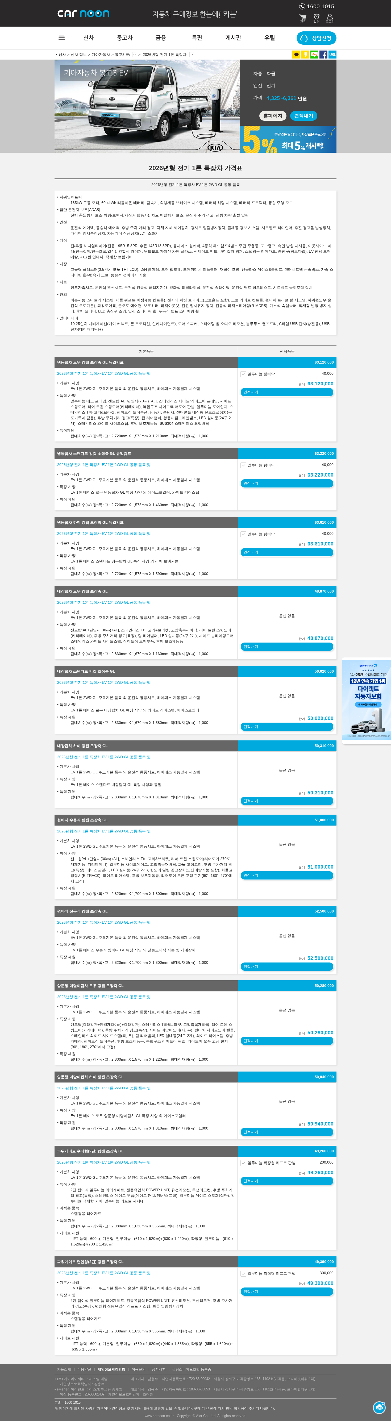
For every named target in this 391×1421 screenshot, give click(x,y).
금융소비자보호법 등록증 (191, 1369)
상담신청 (321, 38)
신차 (88, 38)
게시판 (233, 38)
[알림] (316, 17)
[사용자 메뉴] (329, 17)
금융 (161, 38)
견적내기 (303, 115)
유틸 (269, 38)
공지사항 (159, 1369)
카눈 (84, 13)
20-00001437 (95, 1394)
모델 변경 (134, 54)
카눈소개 (64, 1369)
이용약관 (84, 1369)
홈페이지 (272, 115)
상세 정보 (191, 54)
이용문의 (138, 1369)
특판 (197, 38)
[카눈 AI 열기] (378, 1408)
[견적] (303, 17)
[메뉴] (61, 37)
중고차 (125, 38)
